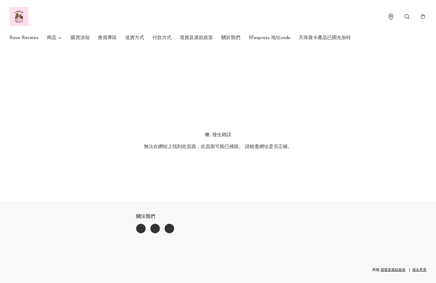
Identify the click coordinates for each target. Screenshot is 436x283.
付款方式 (161, 38)
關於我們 (230, 38)
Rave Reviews (24, 38)
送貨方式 (134, 38)
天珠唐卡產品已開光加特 (325, 38)
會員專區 (107, 38)
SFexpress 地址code (269, 38)
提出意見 (419, 270)
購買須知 (80, 38)
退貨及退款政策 (196, 38)
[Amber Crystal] (18, 16)
